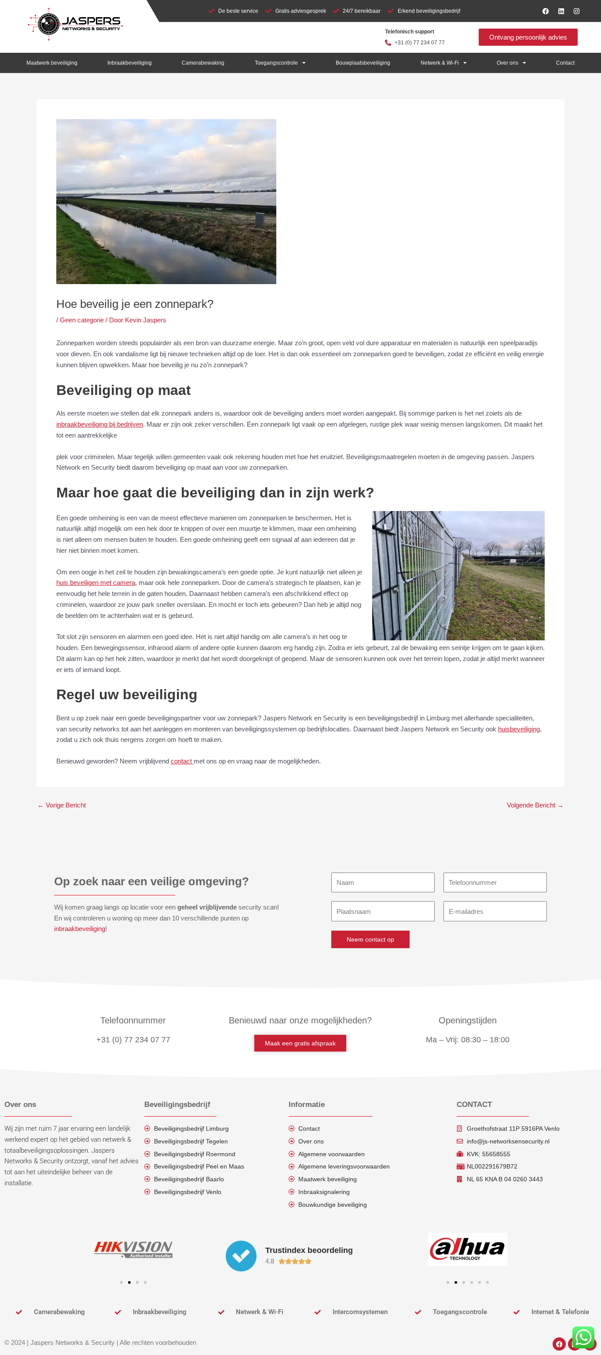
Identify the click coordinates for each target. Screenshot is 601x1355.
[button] (121, 1282)
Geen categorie (82, 320)
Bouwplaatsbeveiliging (363, 63)
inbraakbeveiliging (79, 928)
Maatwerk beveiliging (51, 63)
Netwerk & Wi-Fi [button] (440, 63)
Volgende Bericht (535, 805)
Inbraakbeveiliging (129, 63)
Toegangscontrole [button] (276, 63)
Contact (565, 63)
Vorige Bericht (61, 805)
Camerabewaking (203, 63)
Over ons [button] (507, 63)
